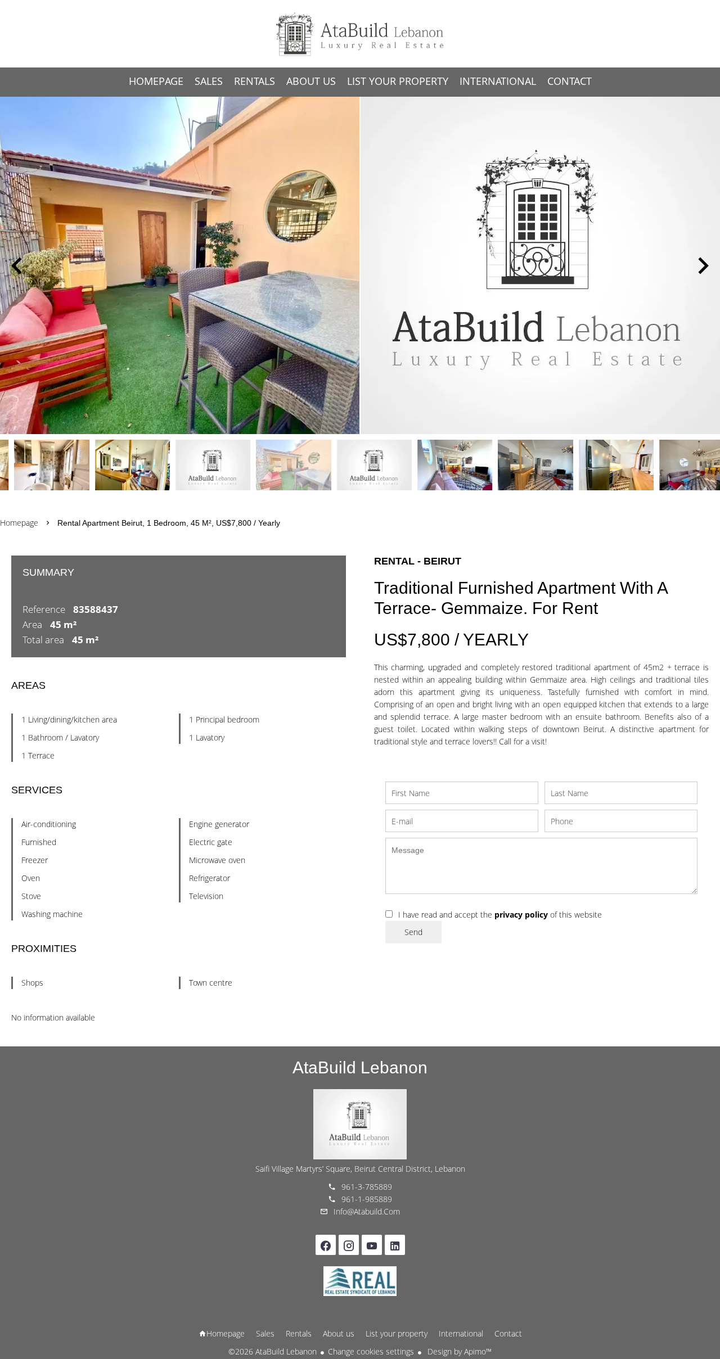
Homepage (360, 34)
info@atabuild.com (367, 1211)
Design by (458, 1351)
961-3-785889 (366, 1186)
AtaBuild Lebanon (360, 1067)
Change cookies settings (371, 1351)
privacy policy (521, 914)
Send (413, 932)
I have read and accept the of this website (500, 914)
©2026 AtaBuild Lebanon (272, 1351)
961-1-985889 (366, 1199)
